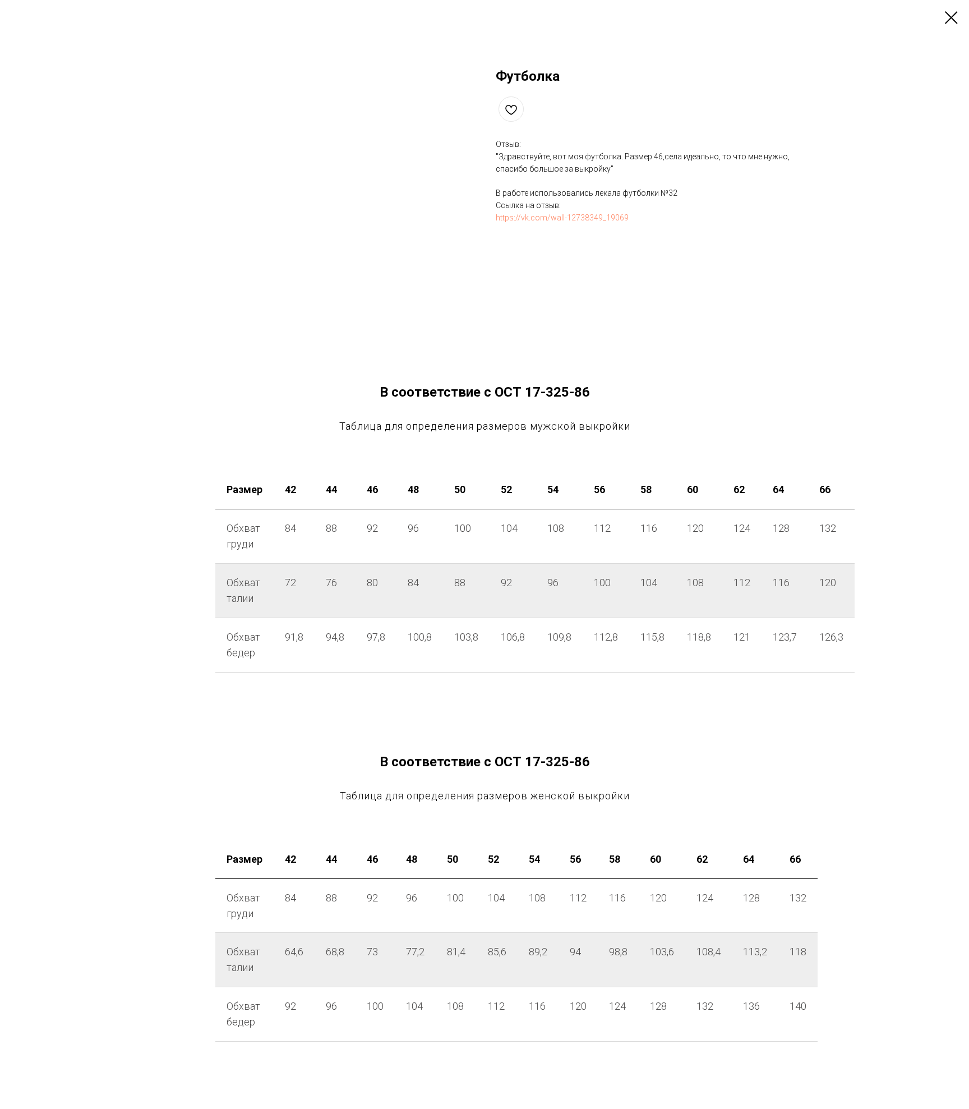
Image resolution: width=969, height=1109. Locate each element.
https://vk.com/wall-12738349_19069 (562, 217)
